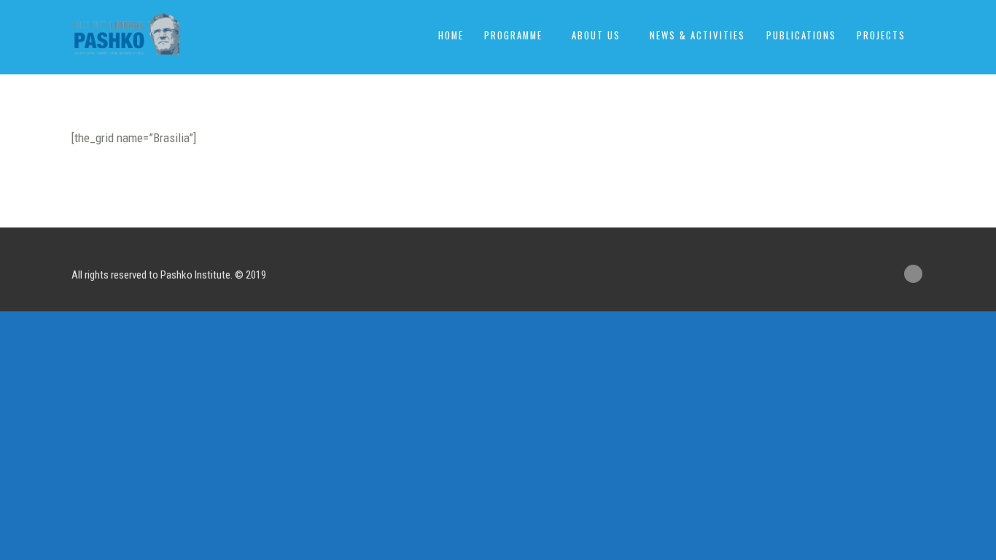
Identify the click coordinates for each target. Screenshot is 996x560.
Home (451, 35)
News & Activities (697, 35)
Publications (801, 35)
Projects (881, 35)
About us (596, 35)
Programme (513, 35)
